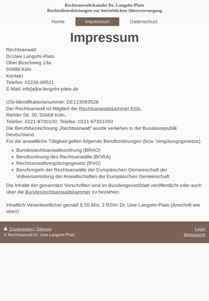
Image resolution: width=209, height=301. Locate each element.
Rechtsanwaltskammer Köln (109, 108)
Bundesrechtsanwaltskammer (57, 192)
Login (200, 229)
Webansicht (194, 235)
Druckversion (21, 229)
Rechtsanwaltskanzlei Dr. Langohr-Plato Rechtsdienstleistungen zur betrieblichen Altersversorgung (104, 8)
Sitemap (43, 229)
